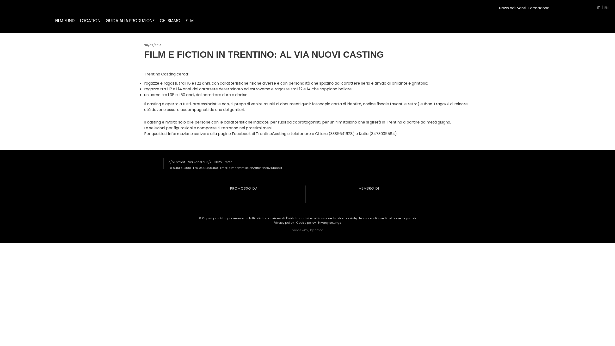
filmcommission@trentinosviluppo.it (255, 168)
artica (318, 230)
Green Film (561, 5)
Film (190, 21)
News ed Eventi (512, 7)
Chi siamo (170, 21)
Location (90, 21)
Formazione (539, 7)
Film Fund (65, 21)
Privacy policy (284, 223)
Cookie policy (306, 223)
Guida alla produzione (130, 21)
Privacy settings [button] (329, 223)
